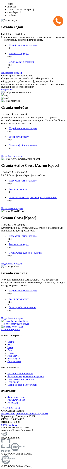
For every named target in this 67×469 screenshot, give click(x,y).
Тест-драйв (13, 382)
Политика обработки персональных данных (24, 413)
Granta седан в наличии (21, 62)
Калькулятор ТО (16, 399)
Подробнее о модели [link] (12, 72)
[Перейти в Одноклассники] (6, 435)
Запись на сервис (16, 397)
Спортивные (14, 361)
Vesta (10, 347)
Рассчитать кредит (19, 53)
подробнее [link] (6, 89)
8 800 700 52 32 (9, 424)
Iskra (9, 344)
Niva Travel (13, 355)
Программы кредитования (21, 379)
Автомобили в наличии (20, 373)
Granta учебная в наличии (22, 307)
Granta (10, 341)
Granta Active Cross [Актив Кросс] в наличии (33, 197)
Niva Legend (13, 358)
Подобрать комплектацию (23, 45)
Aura (9, 350)
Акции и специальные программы (25, 376)
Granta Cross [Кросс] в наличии (25, 252)
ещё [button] (9, 49)
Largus (10, 353)
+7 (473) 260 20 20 (10, 408)
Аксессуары (13, 402)
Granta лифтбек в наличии (23, 145)
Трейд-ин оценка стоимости (22, 384)
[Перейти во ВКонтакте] (3, 435)
